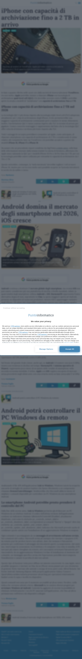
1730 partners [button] (15, 326)
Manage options (46, 349)
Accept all (69, 349)
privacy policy (69, 343)
